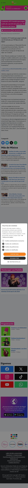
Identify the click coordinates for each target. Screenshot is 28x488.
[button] (14, 262)
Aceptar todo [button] (14, 254)
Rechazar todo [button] (14, 258)
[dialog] (14, 244)
